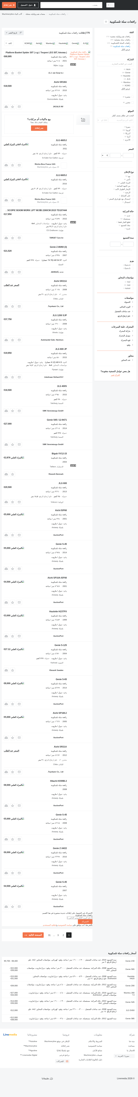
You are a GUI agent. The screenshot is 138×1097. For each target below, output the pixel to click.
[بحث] (99, 5)
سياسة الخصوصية (65, 925)
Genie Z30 (129, 961)
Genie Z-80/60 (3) (58, 247)
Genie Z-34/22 (60, 848)
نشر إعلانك (39, 128)
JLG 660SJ (61, 175)
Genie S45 (129, 1002)
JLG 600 (62, 483)
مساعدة (131, 1046)
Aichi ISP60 (61, 510)
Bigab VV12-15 (59, 453)
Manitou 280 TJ (129, 994)
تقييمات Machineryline (93, 1055)
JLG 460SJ (61, 140)
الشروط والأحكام (95, 1041)
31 (49, 935)
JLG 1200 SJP (60, 315)
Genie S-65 (61, 679)
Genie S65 (129, 969)
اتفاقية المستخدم (49, 925)
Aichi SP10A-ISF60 (57, 578)
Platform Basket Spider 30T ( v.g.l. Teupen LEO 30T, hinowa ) (36, 52)
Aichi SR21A (60, 281)
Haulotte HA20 (130, 977)
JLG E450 (130, 1010)
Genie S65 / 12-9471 (57, 420)
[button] (12, 73)
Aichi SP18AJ (60, 713)
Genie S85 (129, 1018)
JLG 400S (62, 386)
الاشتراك (85, 921)
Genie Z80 (129, 986)
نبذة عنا (132, 1041)
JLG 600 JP (61, 349)
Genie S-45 (61, 544)
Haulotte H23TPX (58, 611)
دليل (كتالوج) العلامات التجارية (90, 1060)
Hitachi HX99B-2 (58, 781)
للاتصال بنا (131, 1050)
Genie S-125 (61, 645)
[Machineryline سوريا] (126, 5)
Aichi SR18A (60, 82)
